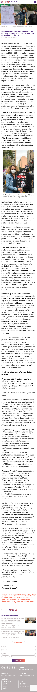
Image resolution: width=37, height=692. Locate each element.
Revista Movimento (25, 685)
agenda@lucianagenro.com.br (25, 669)
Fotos (21, 681)
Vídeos (5, 688)
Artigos (5, 687)
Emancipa (23, 683)
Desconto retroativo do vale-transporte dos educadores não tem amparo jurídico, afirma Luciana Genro (18, 33)
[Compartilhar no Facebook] (13, 610)
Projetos (5, 685)
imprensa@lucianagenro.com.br (26, 675)
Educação (15, 37)
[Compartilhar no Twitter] (16, 610)
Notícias (5, 683)
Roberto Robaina (25, 687)
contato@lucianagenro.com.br (8, 675)
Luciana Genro (7, 681)
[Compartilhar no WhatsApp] (10, 610)
